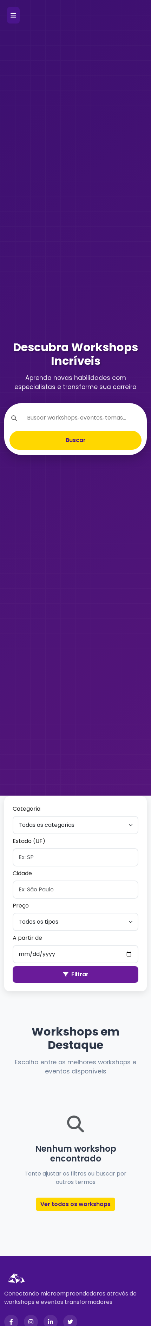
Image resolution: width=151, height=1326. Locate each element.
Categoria (26, 809)
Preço (21, 906)
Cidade (22, 873)
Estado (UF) (29, 841)
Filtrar (79, 974)
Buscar (76, 440)
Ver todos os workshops (75, 1204)
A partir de (27, 938)
